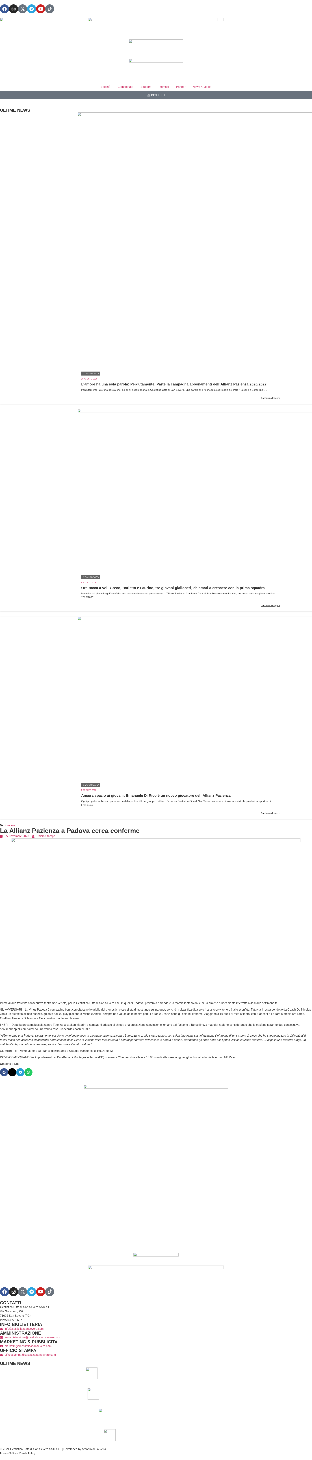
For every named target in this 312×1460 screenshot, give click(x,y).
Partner (180, 86)
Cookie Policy (27, 1453)
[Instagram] (13, 8)
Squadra (145, 86)
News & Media (202, 86)
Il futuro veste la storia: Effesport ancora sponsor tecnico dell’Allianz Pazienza (213, 1435)
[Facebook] (4, 8)
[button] (4, 1072)
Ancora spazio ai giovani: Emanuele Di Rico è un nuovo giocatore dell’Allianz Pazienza (156, 795)
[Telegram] (31, 8)
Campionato (125, 86)
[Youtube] (40, 8)
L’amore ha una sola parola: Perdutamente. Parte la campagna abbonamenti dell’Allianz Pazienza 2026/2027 (173, 384)
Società (105, 86)
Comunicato (91, 373)
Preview (10, 825)
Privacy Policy (8, 1453)
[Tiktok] (49, 1291)
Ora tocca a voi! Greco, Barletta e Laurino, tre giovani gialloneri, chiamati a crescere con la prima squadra (173, 588)
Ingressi (164, 86)
